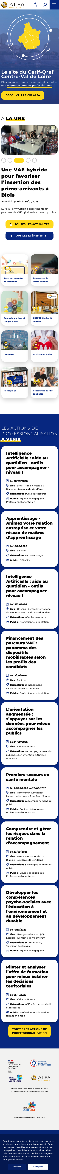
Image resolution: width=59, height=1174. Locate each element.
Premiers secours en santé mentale (27, 777)
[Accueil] (12, 5)
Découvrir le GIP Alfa (23, 95)
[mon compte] (35, 4)
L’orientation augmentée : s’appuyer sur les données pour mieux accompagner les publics (28, 721)
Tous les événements (30, 235)
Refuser (17, 1166)
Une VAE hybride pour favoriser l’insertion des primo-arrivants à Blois (25, 182)
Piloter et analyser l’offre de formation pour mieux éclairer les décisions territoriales (27, 976)
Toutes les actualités (32, 224)
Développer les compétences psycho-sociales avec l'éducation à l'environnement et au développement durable (28, 906)
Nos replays (10, 391)
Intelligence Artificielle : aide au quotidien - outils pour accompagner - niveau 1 (27, 463)
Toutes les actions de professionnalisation (29, 1031)
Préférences (16, 1159)
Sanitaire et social (42, 354)
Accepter (38, 1166)
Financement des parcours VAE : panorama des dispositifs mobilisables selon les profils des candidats (26, 652)
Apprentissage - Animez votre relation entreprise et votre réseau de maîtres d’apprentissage (29, 528)
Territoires (9, 354)
